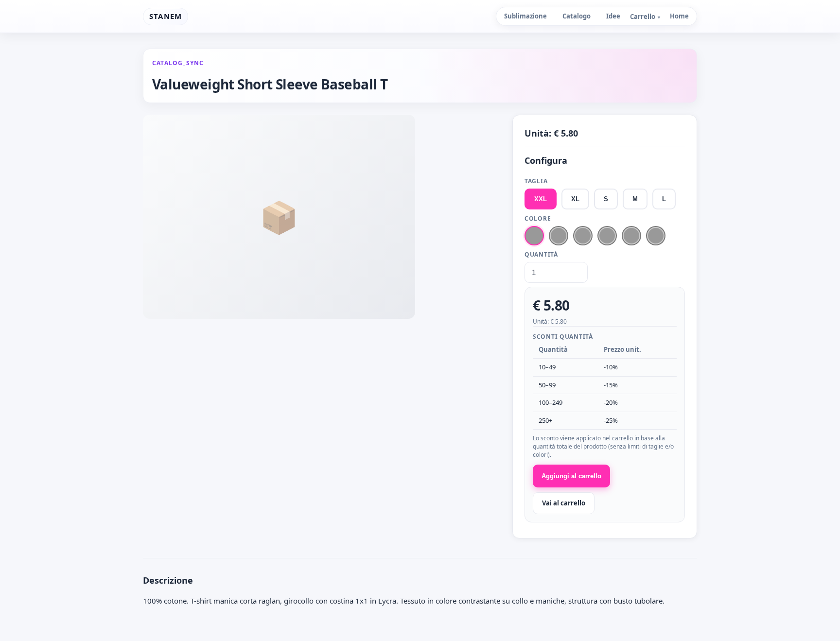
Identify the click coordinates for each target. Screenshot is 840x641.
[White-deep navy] (607, 235)
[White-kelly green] (558, 235)
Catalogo (576, 16)
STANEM (165, 16)
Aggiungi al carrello (571, 476)
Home (679, 16)
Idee (613, 16)
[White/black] (631, 235)
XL (575, 199)
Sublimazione (525, 16)
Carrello (645, 16)
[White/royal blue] (655, 235)
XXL (540, 199)
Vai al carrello (563, 503)
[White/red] (534, 235)
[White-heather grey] (583, 235)
